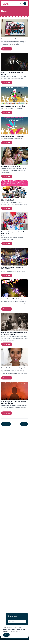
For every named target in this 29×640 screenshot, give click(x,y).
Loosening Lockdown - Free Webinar (12, 136)
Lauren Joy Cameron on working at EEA (13, 368)
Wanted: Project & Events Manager (12, 299)
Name (9, 619)
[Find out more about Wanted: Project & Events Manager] (14, 288)
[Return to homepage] (6, 3)
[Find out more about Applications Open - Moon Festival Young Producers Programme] (14, 322)
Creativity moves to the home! (10, 166)
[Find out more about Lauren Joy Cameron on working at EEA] (14, 357)
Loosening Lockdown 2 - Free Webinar (13, 106)
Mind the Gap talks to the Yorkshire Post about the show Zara (14, 402)
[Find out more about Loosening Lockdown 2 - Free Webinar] (14, 95)
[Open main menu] (24, 3)
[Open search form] (21, 4)
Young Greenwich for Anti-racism (12, 39)
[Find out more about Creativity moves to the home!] (14, 156)
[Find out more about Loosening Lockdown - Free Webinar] (14, 126)
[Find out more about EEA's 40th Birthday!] (14, 189)
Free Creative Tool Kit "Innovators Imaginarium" (12, 268)
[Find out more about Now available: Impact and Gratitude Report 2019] (14, 221)
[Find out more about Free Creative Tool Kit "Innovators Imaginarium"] (14, 257)
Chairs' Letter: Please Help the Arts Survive (12, 73)
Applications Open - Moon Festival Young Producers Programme (14, 333)
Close (6, 635)
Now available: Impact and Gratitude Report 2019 (13, 232)
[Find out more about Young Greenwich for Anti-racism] (14, 28)
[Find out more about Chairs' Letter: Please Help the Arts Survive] (14, 62)
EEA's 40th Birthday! (7, 200)
